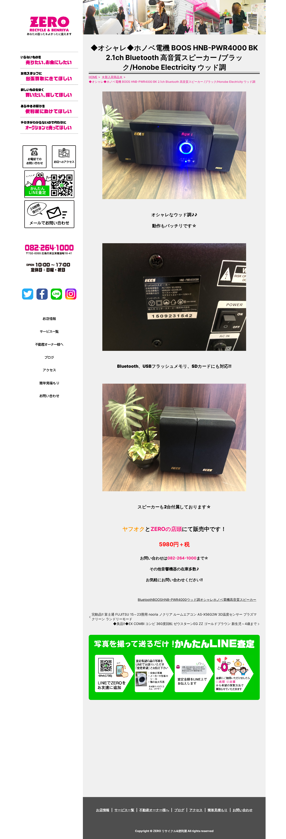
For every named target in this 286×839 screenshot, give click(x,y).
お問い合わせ (243, 810)
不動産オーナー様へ (154, 810)
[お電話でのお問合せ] (34, 156)
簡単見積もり (217, 810)
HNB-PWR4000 (174, 600)
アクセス (196, 810)
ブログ (179, 810)
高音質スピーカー (243, 600)
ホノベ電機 (221, 600)
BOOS (157, 600)
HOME (93, 77)
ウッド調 (193, 600)
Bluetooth (145, 600)
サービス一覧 (124, 810)
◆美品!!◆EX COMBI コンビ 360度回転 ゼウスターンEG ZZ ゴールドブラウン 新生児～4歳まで (185, 624)
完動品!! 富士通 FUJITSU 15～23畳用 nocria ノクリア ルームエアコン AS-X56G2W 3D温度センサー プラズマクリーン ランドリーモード (174, 616)
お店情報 (102, 810)
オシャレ (206, 600)
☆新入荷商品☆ (112, 77)
